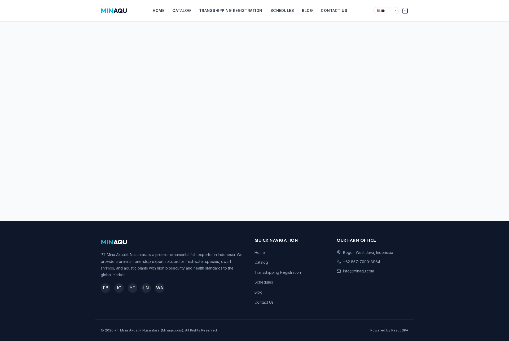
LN (146, 287)
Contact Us (334, 10)
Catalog (181, 10)
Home (158, 10)
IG (119, 287)
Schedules (282, 10)
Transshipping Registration (230, 10)
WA (159, 287)
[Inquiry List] (405, 10)
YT (132, 287)
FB (105, 287)
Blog (307, 10)
